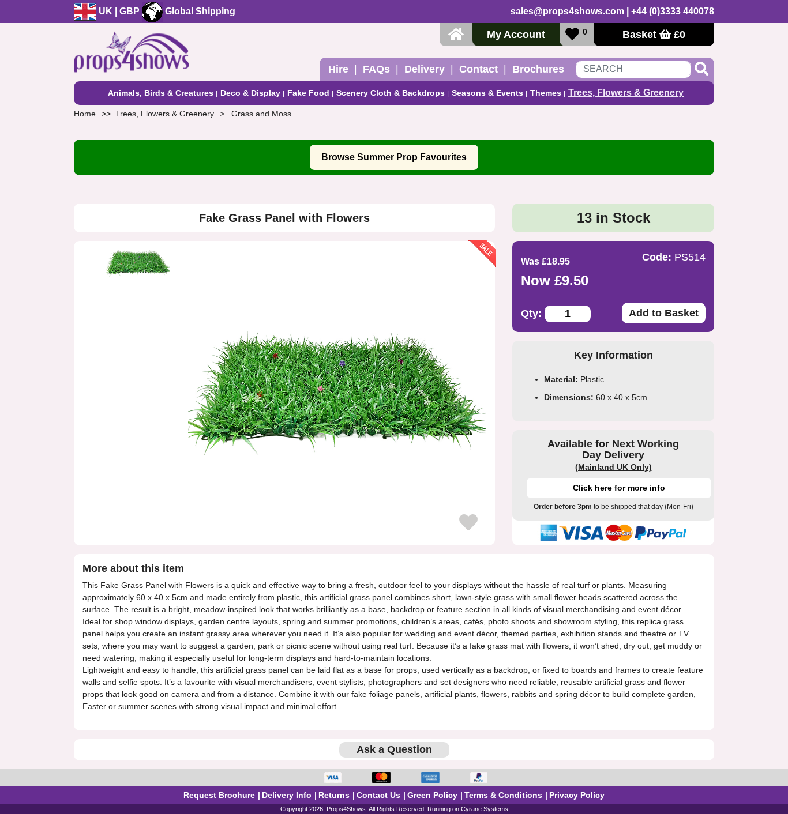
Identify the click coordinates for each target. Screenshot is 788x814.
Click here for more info (619, 487)
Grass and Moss (261, 113)
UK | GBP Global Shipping (165, 11)
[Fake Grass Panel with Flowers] (337, 393)
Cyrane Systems (484, 808)
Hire (338, 69)
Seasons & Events (487, 92)
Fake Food (308, 92)
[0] (572, 34)
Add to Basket (664, 313)
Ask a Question (394, 749)
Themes (545, 92)
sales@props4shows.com (567, 11)
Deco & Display (250, 92)
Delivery (424, 69)
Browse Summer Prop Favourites (394, 157)
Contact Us (378, 795)
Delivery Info (287, 795)
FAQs (376, 69)
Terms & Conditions (503, 795)
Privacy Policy (577, 795)
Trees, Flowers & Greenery (626, 92)
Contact (478, 69)
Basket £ (653, 34)
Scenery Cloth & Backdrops (390, 92)
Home (85, 113)
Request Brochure (219, 795)
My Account (516, 34)
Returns (334, 795)
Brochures (538, 69)
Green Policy (432, 795)
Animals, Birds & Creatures (160, 92)
